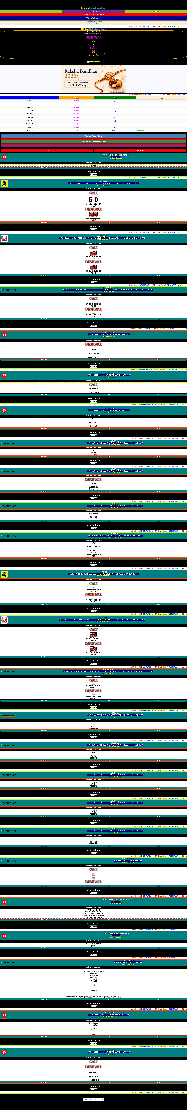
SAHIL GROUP (156, 11)
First (85, 1099)
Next (96, 1099)
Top (109, 167)
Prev (91, 1099)
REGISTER (93, 11)
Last (101, 1099)
